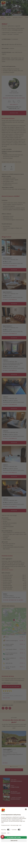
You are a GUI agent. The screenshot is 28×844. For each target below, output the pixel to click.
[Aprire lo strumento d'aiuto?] (2, 836)
